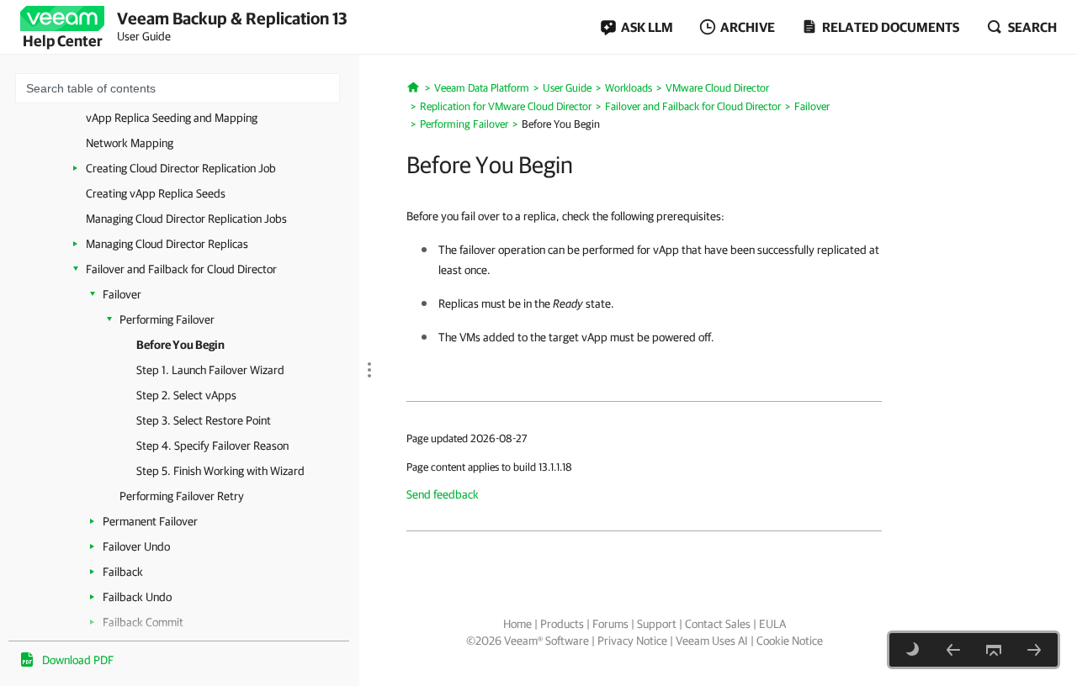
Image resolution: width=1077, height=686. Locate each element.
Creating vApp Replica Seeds (155, 193)
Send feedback (442, 494)
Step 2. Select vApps (186, 395)
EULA (772, 624)
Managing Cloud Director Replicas (167, 244)
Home (517, 624)
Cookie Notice (789, 640)
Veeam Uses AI (712, 640)
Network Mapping (129, 143)
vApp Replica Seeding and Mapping (171, 117)
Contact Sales (718, 624)
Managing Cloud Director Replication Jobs (186, 218)
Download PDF (78, 660)
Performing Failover (167, 319)
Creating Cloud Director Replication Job (181, 168)
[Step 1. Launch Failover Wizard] (1034, 650)
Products (562, 624)
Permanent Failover (150, 521)
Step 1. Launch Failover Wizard (210, 370)
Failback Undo (137, 597)
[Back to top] (994, 650)
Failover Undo (136, 546)
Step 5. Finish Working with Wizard (220, 471)
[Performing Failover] (953, 650)
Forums (610, 624)
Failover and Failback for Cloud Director (181, 269)
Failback (123, 571)
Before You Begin (180, 344)
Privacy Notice (632, 640)
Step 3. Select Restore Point (203, 420)
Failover (122, 294)
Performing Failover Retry (181, 496)
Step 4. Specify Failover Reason (212, 445)
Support (656, 624)
